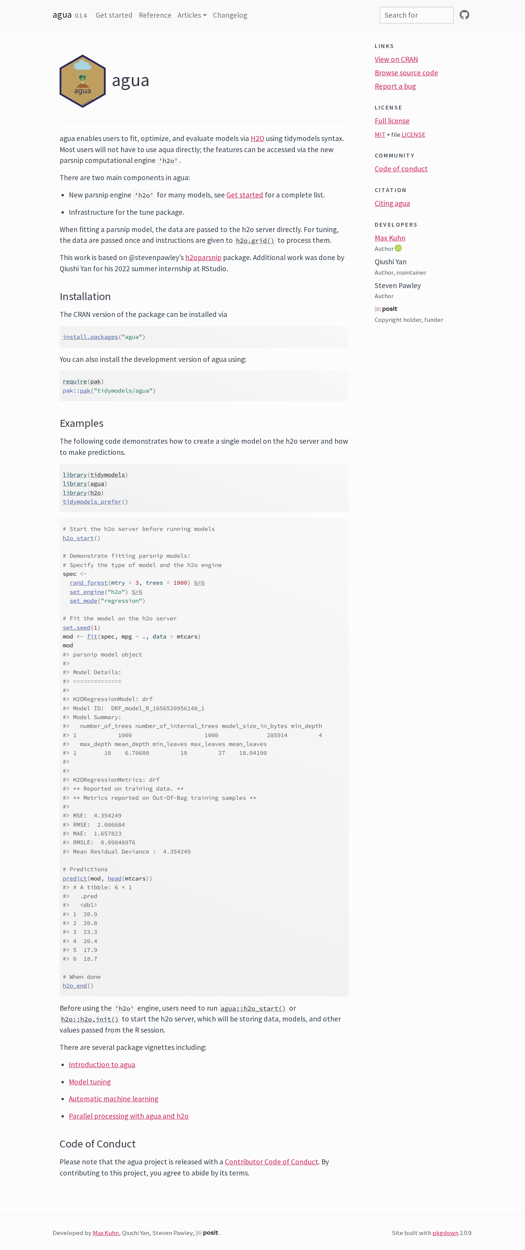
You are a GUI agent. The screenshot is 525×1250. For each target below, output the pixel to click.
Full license (392, 120)
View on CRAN (396, 59)
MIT (380, 134)
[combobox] (417, 15)
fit (92, 636)
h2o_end (75, 985)
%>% (199, 582)
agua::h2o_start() (253, 1008)
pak (95, 381)
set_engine (87, 591)
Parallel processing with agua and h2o (129, 1116)
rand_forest (89, 582)
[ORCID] (399, 248)
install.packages (90, 336)
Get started (114, 15)
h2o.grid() (255, 240)
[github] (464, 15)
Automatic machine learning (113, 1098)
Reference (155, 15)
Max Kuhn (390, 237)
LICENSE (413, 134)
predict (75, 878)
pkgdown (445, 1232)
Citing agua (392, 203)
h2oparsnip (203, 257)
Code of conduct (401, 168)
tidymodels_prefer (92, 501)
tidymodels (107, 474)
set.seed (76, 627)
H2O (257, 138)
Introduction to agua (102, 1064)
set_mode (83, 600)
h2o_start (78, 538)
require (75, 381)
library (75, 474)
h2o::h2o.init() (90, 1019)
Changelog (230, 15)
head (114, 878)
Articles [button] (189, 15)
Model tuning (90, 1081)
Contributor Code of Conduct (271, 1161)
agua (62, 14)
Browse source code (406, 72)
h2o (95, 492)
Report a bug (395, 86)
